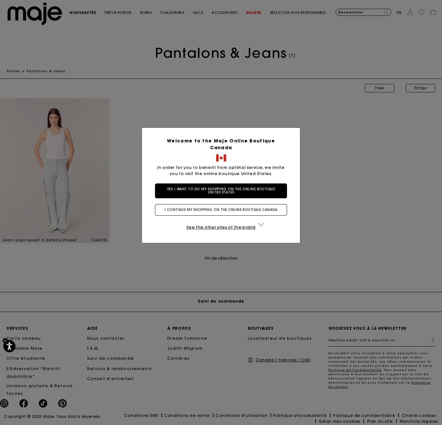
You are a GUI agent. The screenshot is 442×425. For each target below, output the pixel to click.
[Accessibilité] (9, 346)
